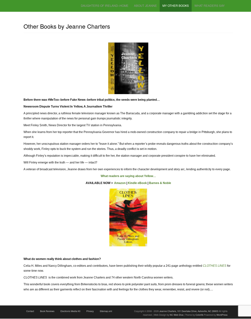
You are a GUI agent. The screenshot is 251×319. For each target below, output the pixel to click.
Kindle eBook (137, 183)
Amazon (120, 183)
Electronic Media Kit (70, 311)
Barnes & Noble (160, 183)
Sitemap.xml (106, 311)
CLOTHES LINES (214, 265)
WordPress (221, 314)
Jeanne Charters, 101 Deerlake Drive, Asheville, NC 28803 (188, 311)
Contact (30, 311)
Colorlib (199, 314)
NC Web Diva (176, 314)
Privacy (90, 311)
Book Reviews (47, 311)
